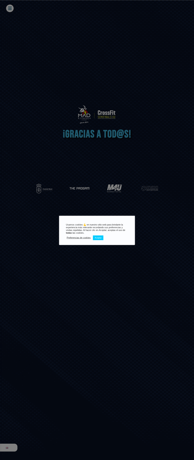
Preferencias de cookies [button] (79, 238)
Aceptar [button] (98, 238)
